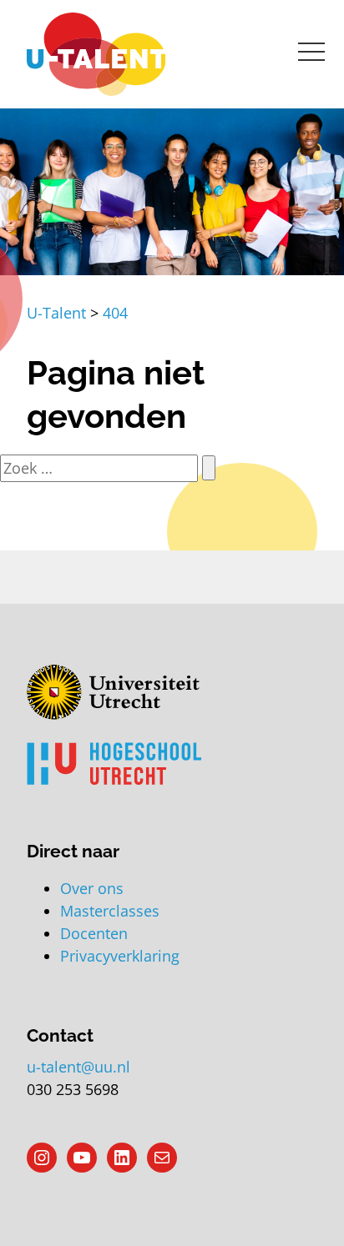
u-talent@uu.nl (78, 1067)
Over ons (92, 888)
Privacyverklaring (120, 956)
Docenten (94, 933)
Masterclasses (109, 911)
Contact (60, 1035)
